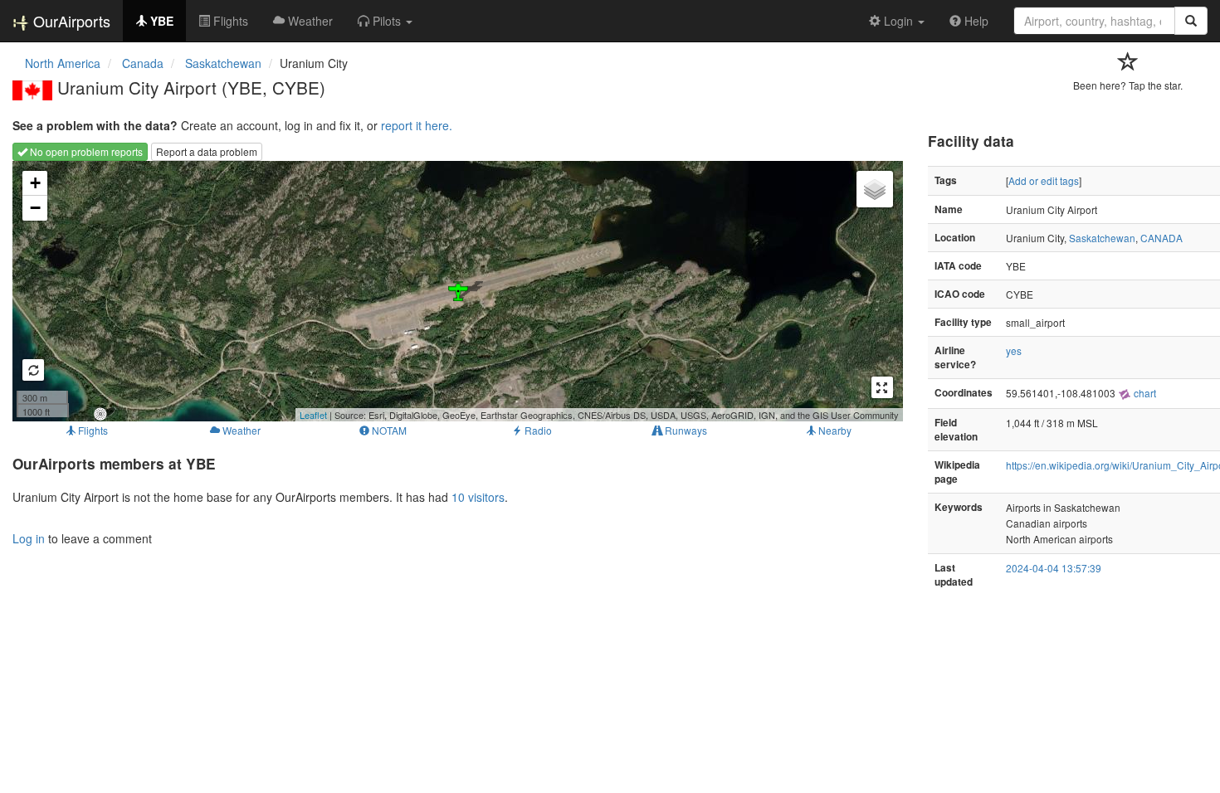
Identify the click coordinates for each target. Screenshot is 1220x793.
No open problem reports (85, 151)
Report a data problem (206, 151)
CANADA (1161, 238)
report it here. (416, 125)
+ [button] (35, 183)
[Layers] (874, 189)
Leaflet (313, 414)
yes (1014, 350)
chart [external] (1143, 393)
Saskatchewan (1102, 238)
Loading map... (455, 291)
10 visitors (478, 497)
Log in (28, 538)
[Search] (1191, 21)
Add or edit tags (1043, 180)
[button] (385, 20)
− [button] (35, 207)
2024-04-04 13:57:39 (1053, 568)
